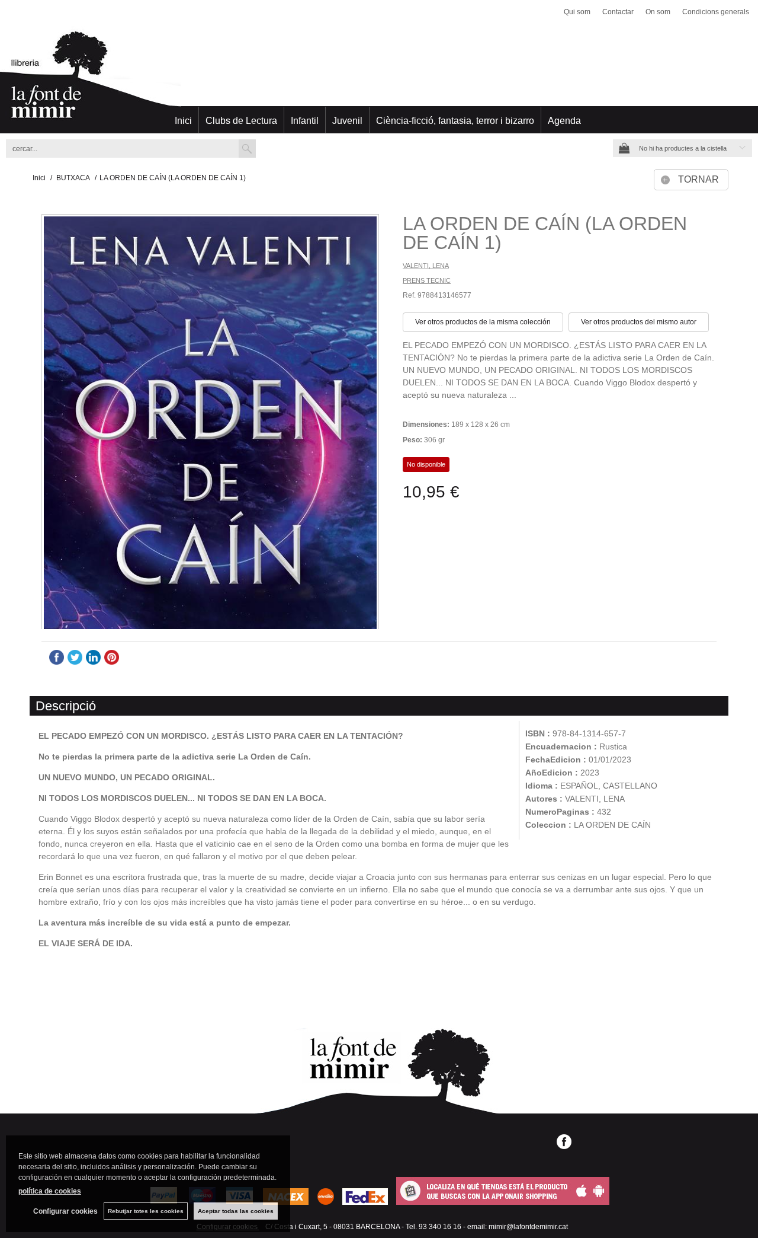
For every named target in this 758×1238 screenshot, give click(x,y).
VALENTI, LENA (426, 265)
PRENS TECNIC (427, 280)
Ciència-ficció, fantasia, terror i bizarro (455, 121)
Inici (183, 121)
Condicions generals (715, 12)
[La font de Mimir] (379, 80)
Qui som (577, 12)
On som (657, 12)
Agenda (564, 121)
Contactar (618, 12)
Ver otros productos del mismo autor (638, 322)
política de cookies (49, 1191)
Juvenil (347, 121)
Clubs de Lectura (241, 121)
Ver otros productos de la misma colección (483, 322)
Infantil (305, 121)
